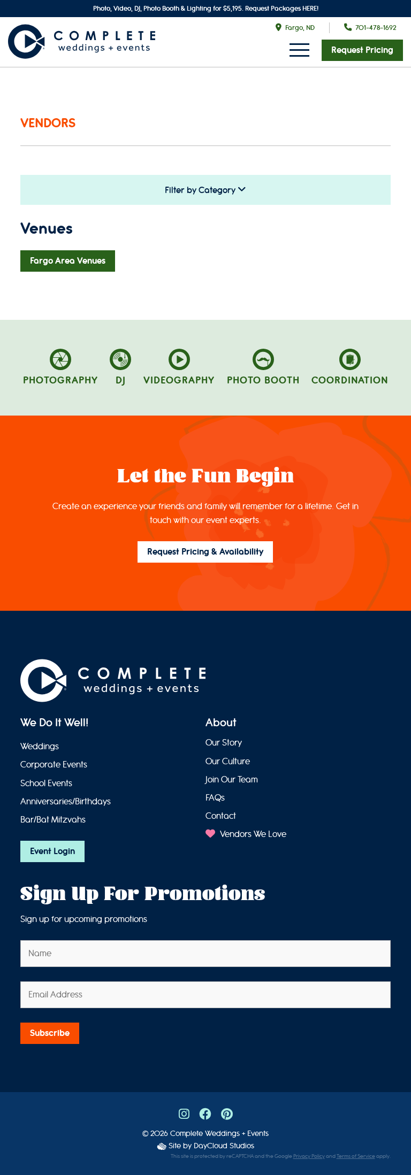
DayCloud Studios (224, 1146)
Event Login (52, 851)
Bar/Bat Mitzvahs (53, 819)
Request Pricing (362, 50)
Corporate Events (53, 764)
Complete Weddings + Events (219, 1133)
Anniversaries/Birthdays (65, 801)
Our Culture (228, 761)
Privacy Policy (309, 1156)
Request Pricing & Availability (205, 552)
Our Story (224, 742)
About (221, 723)
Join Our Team (232, 779)
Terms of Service (356, 1156)
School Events (46, 783)
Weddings (39, 746)
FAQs (215, 797)
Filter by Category (201, 190)
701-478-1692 (376, 27)
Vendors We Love (252, 834)
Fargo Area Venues (67, 261)
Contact (221, 815)
